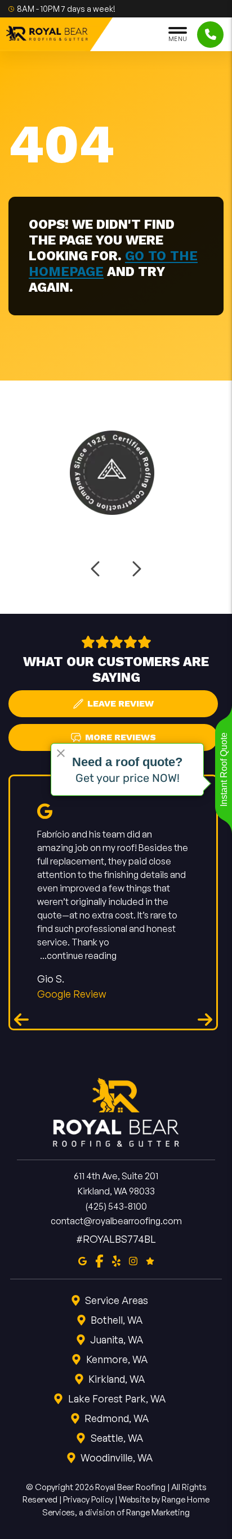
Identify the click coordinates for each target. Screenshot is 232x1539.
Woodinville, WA (117, 1457)
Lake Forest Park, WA (117, 1398)
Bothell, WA (116, 1320)
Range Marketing (158, 1512)
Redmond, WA (116, 1418)
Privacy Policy (88, 1499)
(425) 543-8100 (116, 1206)
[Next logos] (135, 569)
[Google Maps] (82, 1260)
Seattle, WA (117, 1438)
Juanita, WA (116, 1339)
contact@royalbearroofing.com (116, 1220)
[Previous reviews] (21, 1019)
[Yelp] (116, 1260)
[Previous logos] (96, 569)
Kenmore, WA (117, 1359)
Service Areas (116, 1300)
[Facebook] (99, 1260)
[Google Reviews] (150, 1260)
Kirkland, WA (116, 1379)
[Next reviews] (205, 1019)
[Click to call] (210, 34)
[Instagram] (133, 1260)
